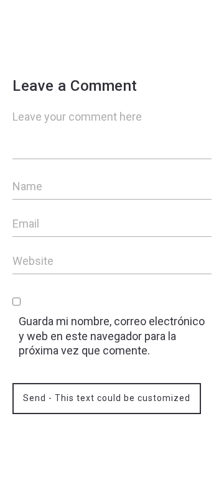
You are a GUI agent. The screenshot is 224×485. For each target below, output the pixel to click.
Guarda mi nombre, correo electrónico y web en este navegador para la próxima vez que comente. (112, 336)
